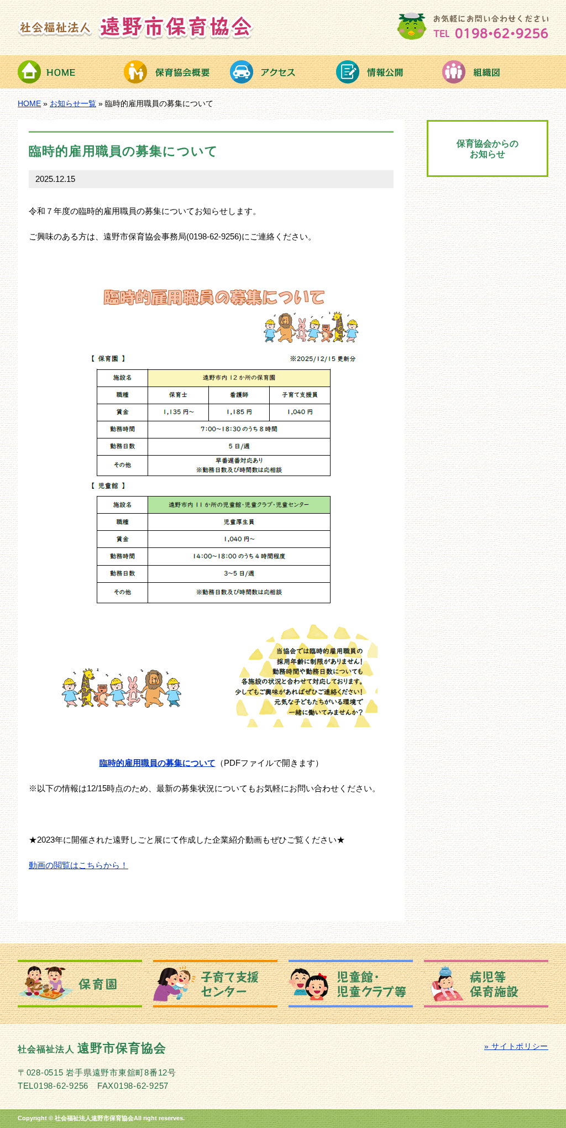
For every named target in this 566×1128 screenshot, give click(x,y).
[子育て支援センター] (215, 983)
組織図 (495, 71)
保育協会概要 (177, 71)
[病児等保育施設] (486, 983)
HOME (71, 71)
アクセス (283, 71)
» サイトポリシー (516, 1046)
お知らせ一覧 (73, 104)
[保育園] (80, 983)
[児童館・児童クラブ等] (351, 983)
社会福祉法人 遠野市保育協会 (136, 26)
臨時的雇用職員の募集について (157, 763)
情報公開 (389, 71)
